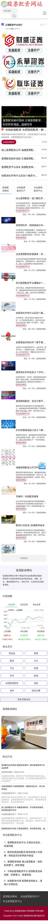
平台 (12, 668)
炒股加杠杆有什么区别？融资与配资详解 (23, 175)
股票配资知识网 (30, 915)
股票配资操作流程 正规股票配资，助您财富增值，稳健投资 (23, 122)
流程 (36, 683)
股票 (36, 653)
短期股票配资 (12, 683)
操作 (12, 690)
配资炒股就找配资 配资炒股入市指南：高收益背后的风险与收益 (23, 853)
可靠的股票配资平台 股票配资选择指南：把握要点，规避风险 (23, 872)
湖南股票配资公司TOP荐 (28, 467)
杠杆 (12, 675)
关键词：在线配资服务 (27, 496)
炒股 (36, 668)
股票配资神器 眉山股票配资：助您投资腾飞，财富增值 (23, 863)
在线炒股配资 (8, 142)
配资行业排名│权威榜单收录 (30, 525)
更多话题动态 (24, 699)
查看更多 (24, 558)
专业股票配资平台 (22, 266)
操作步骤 (36, 690)
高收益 (12, 653)
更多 (42, 24)
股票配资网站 (21, 237)
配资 (12, 660)
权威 (36, 675)
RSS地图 (30, 910)
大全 (36, 660)
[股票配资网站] (21, 3)
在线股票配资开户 (22, 210)
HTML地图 (39, 910)
